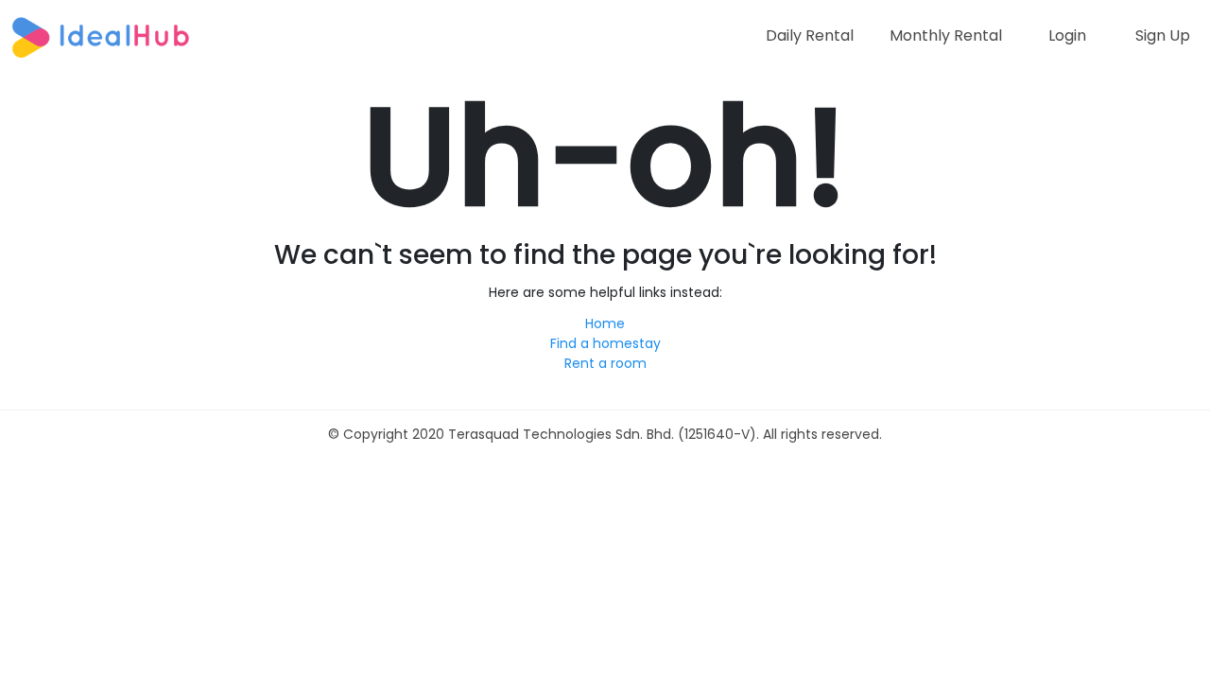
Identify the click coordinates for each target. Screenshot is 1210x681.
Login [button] (1067, 35)
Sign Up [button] (1162, 35)
